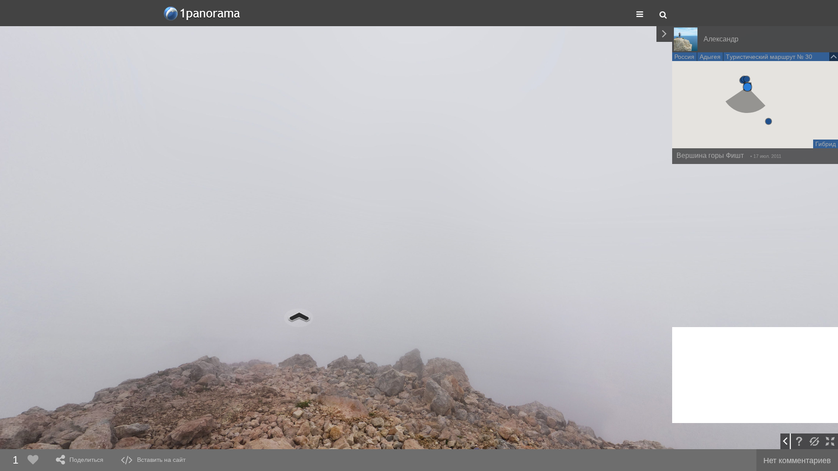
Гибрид (825, 143)
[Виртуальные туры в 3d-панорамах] (202, 13)
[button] (747, 87)
